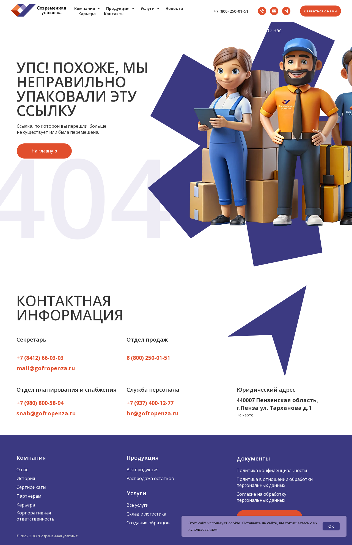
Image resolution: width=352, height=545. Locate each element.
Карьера (330, 30)
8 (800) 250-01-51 (148, 357)
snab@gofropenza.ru (46, 413)
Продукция (92, 30)
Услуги (152, 30)
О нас (275, 30)
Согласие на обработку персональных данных (261, 497)
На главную (25, 30)
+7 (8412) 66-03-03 (40, 357)
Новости (174, 8)
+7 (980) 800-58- (36, 403)
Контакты (114, 13)
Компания (85, 8)
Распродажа (214, 30)
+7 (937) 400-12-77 (150, 403)
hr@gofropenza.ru (153, 413)
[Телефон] (262, 11)
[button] (320, 11)
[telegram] (286, 11)
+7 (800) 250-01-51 (231, 11)
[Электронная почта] (274, 11)
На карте (245, 415)
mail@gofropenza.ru (45, 368)
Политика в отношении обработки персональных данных (275, 482)
